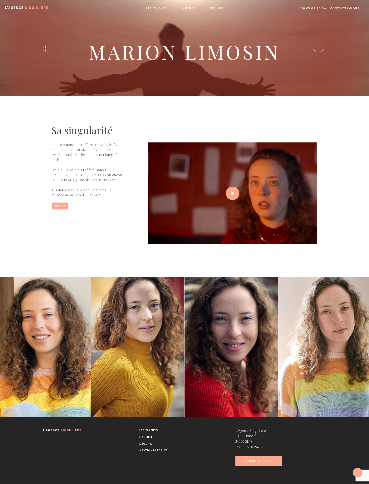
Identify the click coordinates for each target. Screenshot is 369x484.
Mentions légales (153, 450)
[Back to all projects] (46, 49)
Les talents (156, 8)
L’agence (187, 8)
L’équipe (216, 8)
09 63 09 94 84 (313, 8)
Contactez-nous (344, 8)
